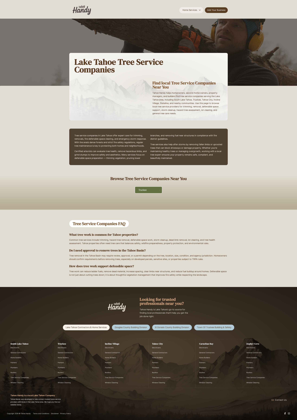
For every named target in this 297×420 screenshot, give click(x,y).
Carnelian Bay (206, 343)
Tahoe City (157, 343)
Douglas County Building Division (131, 327)
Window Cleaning (17, 383)
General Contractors (18, 353)
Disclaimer (55, 413)
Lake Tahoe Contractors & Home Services (86, 327)
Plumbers (14, 367)
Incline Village (112, 343)
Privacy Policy (65, 413)
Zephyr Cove (252, 343)
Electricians (15, 348)
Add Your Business (216, 10)
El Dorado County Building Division (172, 327)
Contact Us (281, 400)
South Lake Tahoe (20, 343)
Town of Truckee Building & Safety (214, 327)
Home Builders (16, 358)
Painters (14, 363)
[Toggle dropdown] (200, 10)
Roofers (13, 372)
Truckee (62, 343)
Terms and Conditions (41, 413)
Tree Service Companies (20, 377)
